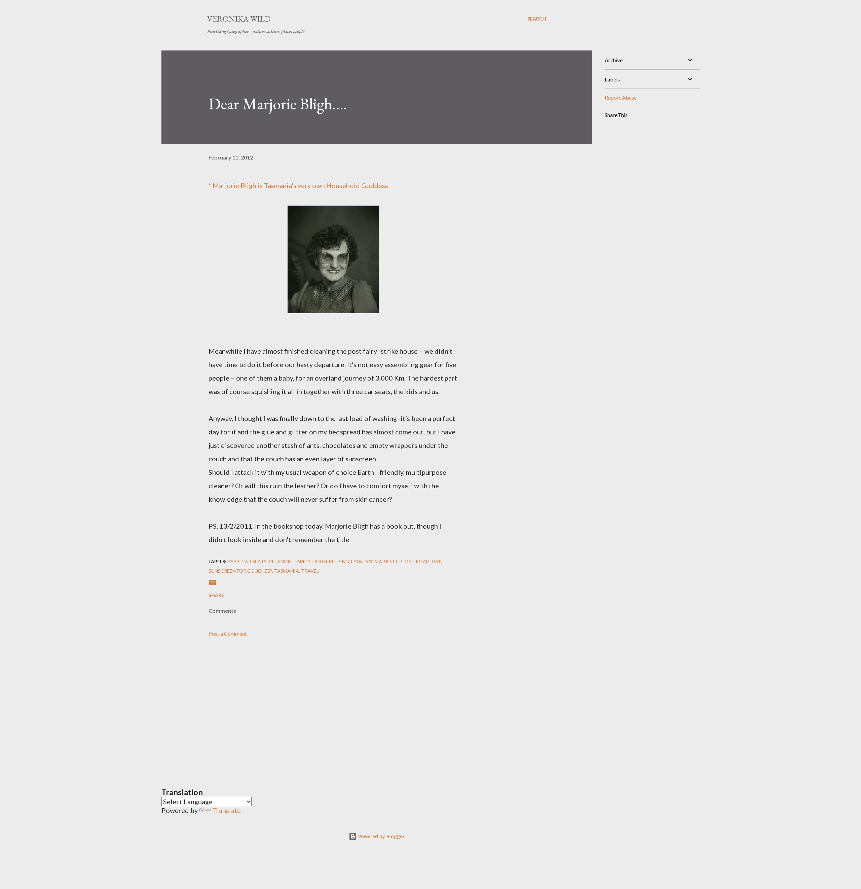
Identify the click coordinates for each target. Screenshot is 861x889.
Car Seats (254, 561)
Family (302, 561)
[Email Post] (213, 585)
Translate (227, 810)
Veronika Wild (239, 18)
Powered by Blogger (381, 836)
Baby (233, 561)
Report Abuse (621, 97)
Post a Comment (228, 633)
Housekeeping (330, 561)
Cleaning (281, 561)
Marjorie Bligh (234, 185)
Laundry (362, 561)
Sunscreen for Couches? (240, 571)
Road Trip (428, 561)
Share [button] (216, 595)
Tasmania (286, 571)
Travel (310, 571)
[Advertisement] (322, 703)
